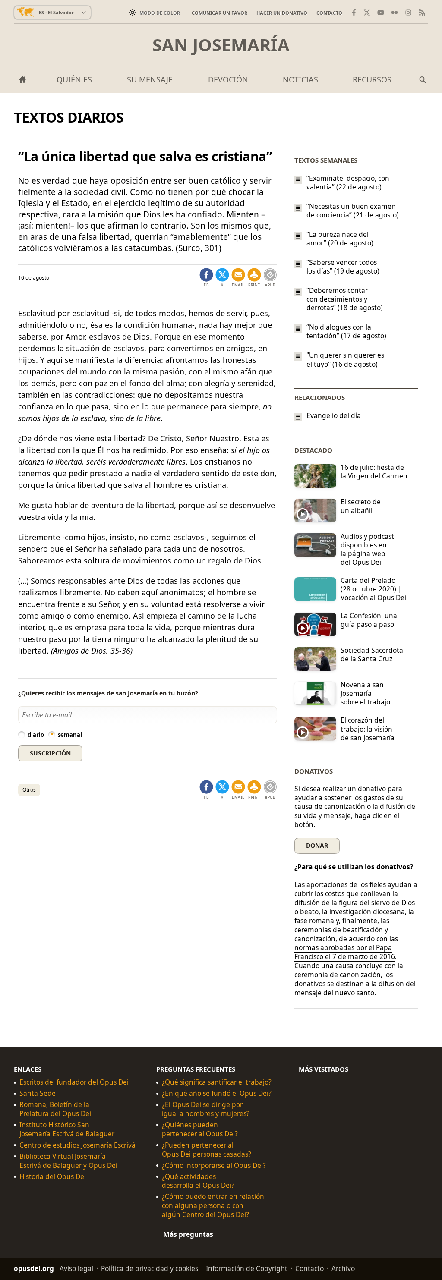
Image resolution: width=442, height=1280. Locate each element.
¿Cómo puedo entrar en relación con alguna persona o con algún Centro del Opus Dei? (213, 1205)
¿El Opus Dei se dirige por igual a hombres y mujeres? (205, 1109)
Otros (29, 789)
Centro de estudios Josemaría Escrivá (77, 1145)
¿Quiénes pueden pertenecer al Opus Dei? (200, 1129)
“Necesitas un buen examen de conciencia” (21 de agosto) (352, 210)
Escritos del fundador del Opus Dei (74, 1082)
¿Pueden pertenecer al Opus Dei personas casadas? (206, 1150)
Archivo (343, 1268)
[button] (254, 278)
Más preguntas (188, 1234)
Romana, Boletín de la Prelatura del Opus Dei (55, 1109)
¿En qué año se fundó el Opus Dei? (217, 1093)
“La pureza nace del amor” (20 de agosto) (339, 238)
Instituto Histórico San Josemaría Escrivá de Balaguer (66, 1129)
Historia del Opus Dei (52, 1176)
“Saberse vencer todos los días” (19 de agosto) (342, 266)
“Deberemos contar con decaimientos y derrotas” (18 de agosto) (344, 299)
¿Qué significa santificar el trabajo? (217, 1082)
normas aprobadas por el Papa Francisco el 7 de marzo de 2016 (344, 952)
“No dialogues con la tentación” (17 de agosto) (346, 331)
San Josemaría (221, 45)
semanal (70, 735)
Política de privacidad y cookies (149, 1268)
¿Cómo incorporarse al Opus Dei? (214, 1165)
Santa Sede (37, 1093)
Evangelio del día (333, 415)
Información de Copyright (246, 1268)
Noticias (300, 79)
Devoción (228, 79)
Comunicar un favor (219, 13)
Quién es (74, 79)
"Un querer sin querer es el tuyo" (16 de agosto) (345, 360)
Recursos (372, 79)
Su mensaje (150, 79)
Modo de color (159, 13)
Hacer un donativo (281, 13)
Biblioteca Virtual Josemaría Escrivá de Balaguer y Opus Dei (68, 1161)
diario (36, 735)
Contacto (329, 13)
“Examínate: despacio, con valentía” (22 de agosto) (347, 182)
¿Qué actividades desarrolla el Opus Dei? (198, 1181)
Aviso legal (76, 1268)
